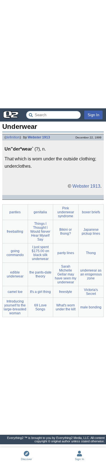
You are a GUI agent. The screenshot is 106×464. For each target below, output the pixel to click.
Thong (91, 253)
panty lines (65, 253)
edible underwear (15, 274)
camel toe (15, 292)
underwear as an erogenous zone (91, 274)
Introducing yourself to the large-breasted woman (15, 307)
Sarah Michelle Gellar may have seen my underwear (65, 274)
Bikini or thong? (65, 232)
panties (15, 212)
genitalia (40, 212)
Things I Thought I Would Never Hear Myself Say (40, 231)
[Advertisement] (53, 54)
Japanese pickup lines (91, 232)
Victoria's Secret (91, 292)
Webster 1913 (39, 137)
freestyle (65, 292)
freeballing (15, 232)
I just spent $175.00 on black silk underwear (40, 253)
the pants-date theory (40, 274)
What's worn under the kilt (65, 307)
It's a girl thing (40, 292)
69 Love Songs (40, 307)
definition (13, 137)
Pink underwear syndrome (65, 212)
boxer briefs (91, 212)
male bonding (90, 307)
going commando (15, 253)
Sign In (93, 115)
